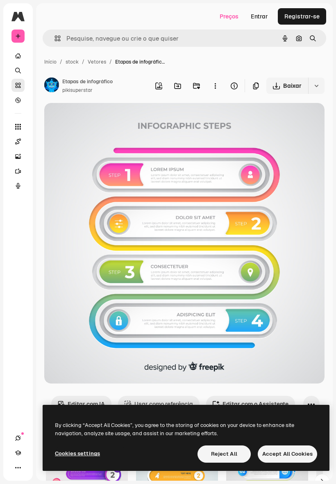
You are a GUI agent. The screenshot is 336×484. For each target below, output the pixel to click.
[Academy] (18, 452)
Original (96, 119)
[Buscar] (18, 70)
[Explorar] (18, 100)
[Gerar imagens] (18, 156)
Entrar (259, 16)
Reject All (224, 453)
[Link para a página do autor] (51, 86)
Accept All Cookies (287, 453)
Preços (229, 16)
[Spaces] (18, 141)
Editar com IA (86, 404)
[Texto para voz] (18, 185)
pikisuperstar (77, 90)
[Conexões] (18, 438)
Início (50, 62)
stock (72, 62)
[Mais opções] (215, 86)
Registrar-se (302, 16)
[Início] (18, 55)
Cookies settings (77, 453)
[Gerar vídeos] (18, 171)
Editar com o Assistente (255, 404)
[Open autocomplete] (54, 38)
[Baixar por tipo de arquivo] (316, 86)
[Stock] (18, 85)
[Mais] (18, 467)
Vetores (97, 62)
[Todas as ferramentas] (18, 126)
